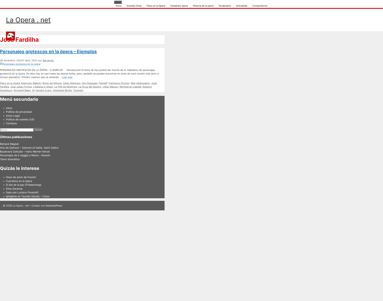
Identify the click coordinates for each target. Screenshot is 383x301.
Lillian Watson (110, 86)
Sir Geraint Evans (41, 90)
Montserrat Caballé (130, 86)
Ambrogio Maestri (31, 83)
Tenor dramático (10, 159)
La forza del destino (90, 86)
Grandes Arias (134, 5)
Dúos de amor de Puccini (21, 177)
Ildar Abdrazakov (140, 83)
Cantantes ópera (179, 5)
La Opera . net (28, 20)
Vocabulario (225, 5)
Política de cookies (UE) (20, 119)
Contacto (11, 123)
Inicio (118, 5)
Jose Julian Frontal (21, 86)
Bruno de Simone (52, 83)
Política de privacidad (19, 111)
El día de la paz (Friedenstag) (23, 184)
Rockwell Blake (22, 90)
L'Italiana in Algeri (43, 86)
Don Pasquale (89, 83)
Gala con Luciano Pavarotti (22, 192)
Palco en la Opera (156, 5)
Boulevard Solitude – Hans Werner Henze (25, 151)
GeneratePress (54, 205)
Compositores (259, 5)
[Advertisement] (90, 255)
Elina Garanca (14, 188)
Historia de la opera (203, 5)
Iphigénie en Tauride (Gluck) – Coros (28, 196)
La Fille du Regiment (65, 86)
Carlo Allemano (71, 83)
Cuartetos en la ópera (19, 181)
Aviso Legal (13, 115)
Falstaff (103, 83)
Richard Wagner (9, 144)
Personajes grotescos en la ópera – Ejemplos (48, 51)
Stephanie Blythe (62, 90)
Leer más (67, 77)
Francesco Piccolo (118, 83)
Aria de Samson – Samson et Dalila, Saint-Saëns (29, 147)
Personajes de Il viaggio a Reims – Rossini (25, 155)
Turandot (78, 90)
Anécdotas (241, 5)
